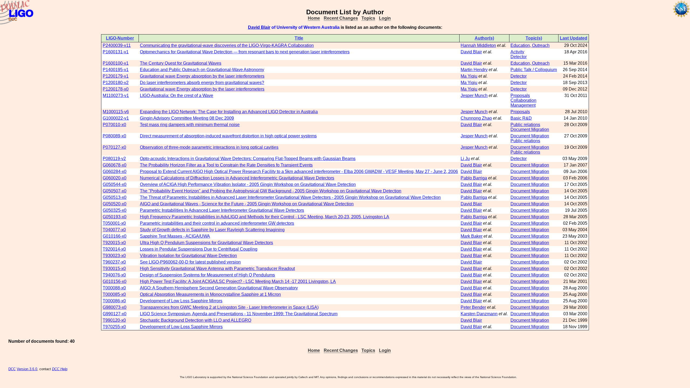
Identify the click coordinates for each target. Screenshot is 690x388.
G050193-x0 (114, 216)
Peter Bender (473, 307)
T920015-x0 (114, 242)
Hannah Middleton (478, 45)
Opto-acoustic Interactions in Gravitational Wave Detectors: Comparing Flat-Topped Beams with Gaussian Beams (248, 158)
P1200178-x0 (116, 89)
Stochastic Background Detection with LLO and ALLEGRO (195, 320)
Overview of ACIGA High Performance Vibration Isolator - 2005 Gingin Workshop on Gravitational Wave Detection (248, 184)
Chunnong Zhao (476, 118)
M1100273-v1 (116, 95)
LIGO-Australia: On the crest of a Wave (176, 95)
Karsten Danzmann (479, 313)
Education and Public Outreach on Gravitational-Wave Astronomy (202, 69)
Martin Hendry (474, 69)
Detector (518, 56)
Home (314, 18)
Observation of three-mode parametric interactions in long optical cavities (209, 147)
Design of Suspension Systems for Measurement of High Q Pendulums (207, 275)
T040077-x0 (114, 229)
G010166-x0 (114, 236)
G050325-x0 (114, 210)
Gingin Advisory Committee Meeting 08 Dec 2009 (187, 118)
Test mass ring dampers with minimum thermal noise (190, 124)
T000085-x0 (114, 294)
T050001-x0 (114, 223)
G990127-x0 (114, 313)
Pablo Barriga (474, 178)
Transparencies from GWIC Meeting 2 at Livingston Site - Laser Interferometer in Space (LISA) (229, 307)
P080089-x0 (114, 136)
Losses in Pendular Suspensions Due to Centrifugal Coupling (198, 249)
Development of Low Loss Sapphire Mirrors (181, 301)
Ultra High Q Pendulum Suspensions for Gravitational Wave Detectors (206, 242)
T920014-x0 (114, 249)
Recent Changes (341, 18)
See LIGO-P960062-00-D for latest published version (190, 262)
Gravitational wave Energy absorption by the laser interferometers (202, 76)
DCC (12, 369)
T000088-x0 (114, 288)
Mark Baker (471, 236)
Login (385, 18)
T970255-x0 (114, 326)
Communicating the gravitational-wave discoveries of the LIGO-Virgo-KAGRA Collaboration (227, 45)
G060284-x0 (114, 171)
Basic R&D (521, 118)
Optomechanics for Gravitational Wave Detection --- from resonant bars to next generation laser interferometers (245, 52)
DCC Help (59, 369)
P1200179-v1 (116, 76)
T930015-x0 (114, 268)
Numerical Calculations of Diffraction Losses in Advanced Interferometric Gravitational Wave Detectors (237, 178)
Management (523, 105)
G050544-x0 (114, 184)
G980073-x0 (114, 307)
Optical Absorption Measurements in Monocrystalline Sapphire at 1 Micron (210, 294)
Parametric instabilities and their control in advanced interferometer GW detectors (217, 223)
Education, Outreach (530, 45)
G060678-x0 (114, 165)
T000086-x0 (114, 301)
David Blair (259, 27)
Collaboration (523, 100)
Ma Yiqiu (469, 76)
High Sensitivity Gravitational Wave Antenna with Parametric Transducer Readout (217, 268)
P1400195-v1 (116, 69)
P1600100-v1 (116, 63)
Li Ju (465, 158)
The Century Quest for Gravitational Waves (180, 63)
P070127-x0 (114, 147)
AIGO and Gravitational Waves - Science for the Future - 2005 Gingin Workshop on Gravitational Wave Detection (247, 204)
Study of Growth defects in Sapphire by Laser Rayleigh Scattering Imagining (212, 229)
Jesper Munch (474, 95)
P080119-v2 (114, 158)
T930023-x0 (114, 255)
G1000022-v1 (116, 118)
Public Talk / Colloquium (533, 69)
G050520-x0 (114, 204)
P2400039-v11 (117, 45)
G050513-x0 (114, 197)
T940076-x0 (114, 275)
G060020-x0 (114, 178)
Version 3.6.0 (27, 369)
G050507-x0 (114, 191)
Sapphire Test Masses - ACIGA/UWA (175, 236)
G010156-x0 (114, 281)
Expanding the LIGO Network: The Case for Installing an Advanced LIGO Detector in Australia (229, 111)
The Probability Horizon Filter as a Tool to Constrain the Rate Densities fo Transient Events (226, 165)
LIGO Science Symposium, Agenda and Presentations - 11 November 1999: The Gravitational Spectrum (238, 313)
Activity (517, 52)
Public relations (525, 124)
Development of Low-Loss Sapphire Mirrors (181, 326)
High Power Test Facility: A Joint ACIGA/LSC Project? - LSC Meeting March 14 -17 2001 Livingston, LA (238, 281)
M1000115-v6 (116, 111)
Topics (368, 18)
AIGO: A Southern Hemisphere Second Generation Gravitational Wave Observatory (219, 288)
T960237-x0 (114, 262)
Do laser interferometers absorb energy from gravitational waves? (202, 82)
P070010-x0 (114, 124)
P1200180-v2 (116, 82)
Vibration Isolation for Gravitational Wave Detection (188, 255)
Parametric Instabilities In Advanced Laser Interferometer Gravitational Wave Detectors (222, 210)
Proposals (520, 95)
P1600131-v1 (116, 52)
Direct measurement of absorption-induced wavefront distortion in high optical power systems (228, 136)
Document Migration (529, 129)
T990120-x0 (114, 320)
